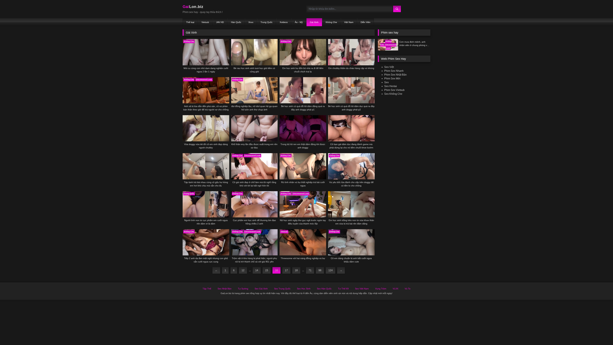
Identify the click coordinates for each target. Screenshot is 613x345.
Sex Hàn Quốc (324, 288)
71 (310, 270)
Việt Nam (348, 22)
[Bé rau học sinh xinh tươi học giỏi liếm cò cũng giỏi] (254, 52)
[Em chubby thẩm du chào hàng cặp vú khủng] (351, 52)
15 (266, 270)
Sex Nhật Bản (224, 288)
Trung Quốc (266, 22)
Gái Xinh (314, 22)
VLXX (395, 288)
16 (276, 270)
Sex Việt (389, 67)
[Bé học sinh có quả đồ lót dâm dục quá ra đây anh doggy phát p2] (351, 90)
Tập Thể (207, 288)
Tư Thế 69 (343, 288)
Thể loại (190, 22)
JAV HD (220, 22)
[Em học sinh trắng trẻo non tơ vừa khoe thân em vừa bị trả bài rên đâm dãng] (351, 204)
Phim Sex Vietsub (394, 90)
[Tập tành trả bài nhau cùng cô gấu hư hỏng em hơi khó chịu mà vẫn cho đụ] (206, 166)
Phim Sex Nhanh (394, 70)
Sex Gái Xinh (261, 288)
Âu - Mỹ (299, 22)
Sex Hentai (390, 86)
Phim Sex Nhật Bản (395, 74)
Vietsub (205, 22)
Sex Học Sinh (303, 288)
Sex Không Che (393, 93)
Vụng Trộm (380, 288)
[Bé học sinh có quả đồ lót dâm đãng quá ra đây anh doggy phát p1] (303, 90)
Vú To (407, 288)
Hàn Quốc (236, 22)
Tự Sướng (243, 288)
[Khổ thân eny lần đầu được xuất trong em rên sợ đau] (254, 128)
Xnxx (250, 22)
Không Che (331, 22)
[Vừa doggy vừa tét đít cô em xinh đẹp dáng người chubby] (206, 128)
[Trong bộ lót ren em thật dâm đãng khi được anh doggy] (303, 128)
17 (286, 270)
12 (243, 270)
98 (319, 270)
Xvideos (284, 22)
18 (296, 270)
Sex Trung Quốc (282, 288)
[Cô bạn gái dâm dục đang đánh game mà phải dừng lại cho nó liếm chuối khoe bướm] (351, 128)
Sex (386, 82)
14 (256, 270)
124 (330, 270)
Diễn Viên (365, 22)
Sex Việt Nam (362, 288)
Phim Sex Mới (392, 78)
